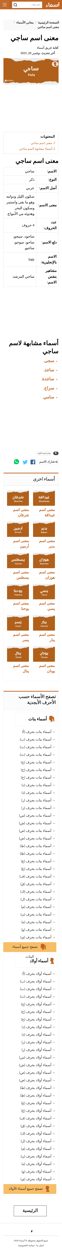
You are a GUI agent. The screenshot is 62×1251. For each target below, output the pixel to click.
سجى (49, 361)
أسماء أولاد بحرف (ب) (35, 981)
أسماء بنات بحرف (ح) (36, 770)
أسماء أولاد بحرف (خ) (36, 1019)
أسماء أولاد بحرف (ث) (35, 997)
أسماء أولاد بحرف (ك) (35, 1133)
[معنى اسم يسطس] (18, 560)
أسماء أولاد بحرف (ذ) (36, 1035)
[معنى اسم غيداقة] (44, 498)
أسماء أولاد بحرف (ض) (35, 1080)
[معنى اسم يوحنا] (18, 591)
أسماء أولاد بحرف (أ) (36, 974)
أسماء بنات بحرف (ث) (35, 755)
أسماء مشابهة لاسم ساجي (35, 149)
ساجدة (48, 379)
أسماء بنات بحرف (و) (36, 930)
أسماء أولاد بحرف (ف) (35, 1118)
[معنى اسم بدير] (44, 529)
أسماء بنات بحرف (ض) (35, 838)
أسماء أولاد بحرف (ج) (36, 1004)
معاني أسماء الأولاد (44, 453)
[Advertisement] (31, 109)
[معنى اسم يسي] (44, 591)
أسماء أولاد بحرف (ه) (36, 1164)
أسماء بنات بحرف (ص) (35, 831)
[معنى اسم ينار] (44, 623)
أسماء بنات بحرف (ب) (35, 739)
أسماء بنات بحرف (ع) (36, 861)
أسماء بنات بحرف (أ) (36, 732)
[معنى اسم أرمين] (18, 529)
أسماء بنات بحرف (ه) (36, 922)
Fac (31, 1231)
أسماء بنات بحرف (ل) (35, 899)
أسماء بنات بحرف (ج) (36, 762)
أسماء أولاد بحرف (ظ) (35, 1095)
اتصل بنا (40, 1245)
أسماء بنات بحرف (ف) (35, 876)
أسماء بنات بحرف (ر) (36, 800)
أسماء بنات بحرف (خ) (36, 777)
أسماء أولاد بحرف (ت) (35, 989)
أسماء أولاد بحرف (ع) (36, 1103)
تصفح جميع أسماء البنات (25, 948)
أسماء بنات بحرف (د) (36, 785)
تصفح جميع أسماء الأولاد (26, 1189)
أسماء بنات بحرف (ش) (35, 823)
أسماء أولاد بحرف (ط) (35, 1088)
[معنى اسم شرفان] (18, 498)
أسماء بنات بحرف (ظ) (35, 854)
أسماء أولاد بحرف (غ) (36, 1111)
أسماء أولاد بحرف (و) (36, 1172)
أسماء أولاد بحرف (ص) (35, 1073)
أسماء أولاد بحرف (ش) (35, 1065)
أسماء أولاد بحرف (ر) (36, 1042)
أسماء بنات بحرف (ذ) (36, 793)
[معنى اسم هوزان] (44, 560)
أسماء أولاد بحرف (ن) (36, 1156)
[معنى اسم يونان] (44, 654)
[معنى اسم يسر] (18, 623)
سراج (49, 388)
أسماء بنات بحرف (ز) (36, 808)
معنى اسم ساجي (41, 143)
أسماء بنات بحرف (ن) (35, 914)
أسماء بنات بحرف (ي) (35, 937)
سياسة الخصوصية (26, 1245)
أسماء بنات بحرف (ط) (35, 846)
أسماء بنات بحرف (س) (35, 816)
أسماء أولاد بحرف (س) (35, 1057)
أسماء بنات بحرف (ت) (35, 747)
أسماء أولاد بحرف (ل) (36, 1141)
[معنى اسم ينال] (18, 654)
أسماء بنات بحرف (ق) (35, 884)
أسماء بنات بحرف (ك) (35, 892)
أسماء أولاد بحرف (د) (36, 1027)
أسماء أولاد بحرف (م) (36, 1149)
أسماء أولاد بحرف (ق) (35, 1126)
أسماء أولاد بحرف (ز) (36, 1050)
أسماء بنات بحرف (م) (36, 907)
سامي (48, 397)
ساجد (49, 370)
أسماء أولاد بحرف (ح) (36, 1012)
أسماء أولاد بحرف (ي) (35, 1179)
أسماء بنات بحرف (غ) (36, 869)
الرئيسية (30, 1210)
